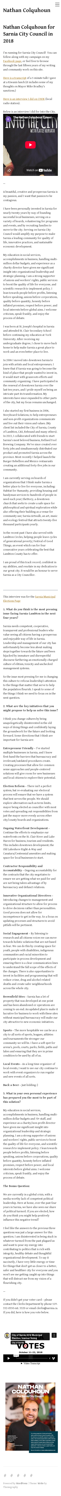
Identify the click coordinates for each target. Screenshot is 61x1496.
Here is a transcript (14, 78)
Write (41, 1483)
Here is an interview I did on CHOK (24, 99)
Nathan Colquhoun (27, 10)
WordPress (21, 1483)
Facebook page (12, 61)
